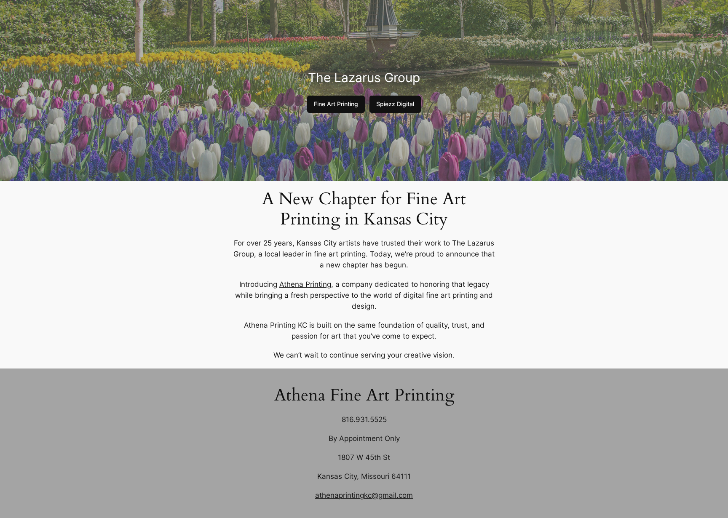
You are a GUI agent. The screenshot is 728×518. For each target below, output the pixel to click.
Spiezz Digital (395, 103)
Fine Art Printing (336, 103)
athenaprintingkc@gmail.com (364, 495)
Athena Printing (305, 284)
